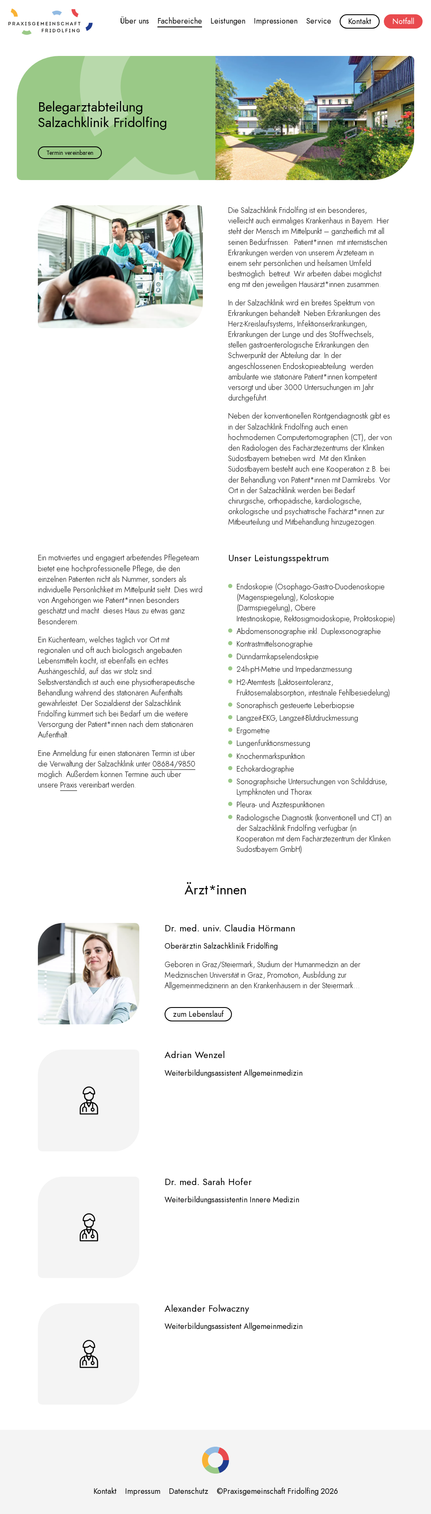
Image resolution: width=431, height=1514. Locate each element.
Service (318, 21)
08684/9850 (173, 763)
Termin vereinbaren (69, 152)
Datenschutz (188, 1491)
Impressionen (276, 21)
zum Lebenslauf (198, 1014)
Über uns (134, 21)
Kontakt (359, 21)
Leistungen (227, 21)
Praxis (68, 785)
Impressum (142, 1491)
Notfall (403, 21)
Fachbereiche (179, 21)
